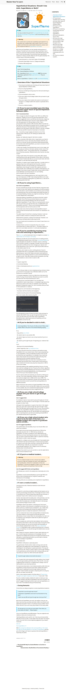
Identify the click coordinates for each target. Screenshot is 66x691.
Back (45, 642)
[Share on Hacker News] (47, 640)
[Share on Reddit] (49, 640)
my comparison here (33, 348)
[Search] (62, 2)
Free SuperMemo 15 (21, 626)
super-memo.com (33, 73)
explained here (35, 266)
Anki (34, 78)
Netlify (36, 688)
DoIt (43, 688)
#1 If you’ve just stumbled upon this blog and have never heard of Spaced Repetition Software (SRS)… (59, 21)
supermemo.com (36, 75)
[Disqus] (33, 668)
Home (48, 642)
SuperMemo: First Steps (36, 46)
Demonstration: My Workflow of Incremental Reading (34, 647)
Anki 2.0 (18, 624)
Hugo (28, 688)
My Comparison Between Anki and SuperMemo (30, 628)
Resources (48, 2)
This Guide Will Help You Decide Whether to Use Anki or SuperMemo (31, 645)
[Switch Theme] (64, 2)
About (57, 2)
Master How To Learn (15, 2)
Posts (53, 2)
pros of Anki (26, 333)
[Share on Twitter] (45, 640)
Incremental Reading (43, 78)
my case (22, 235)
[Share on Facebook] (46, 640)
